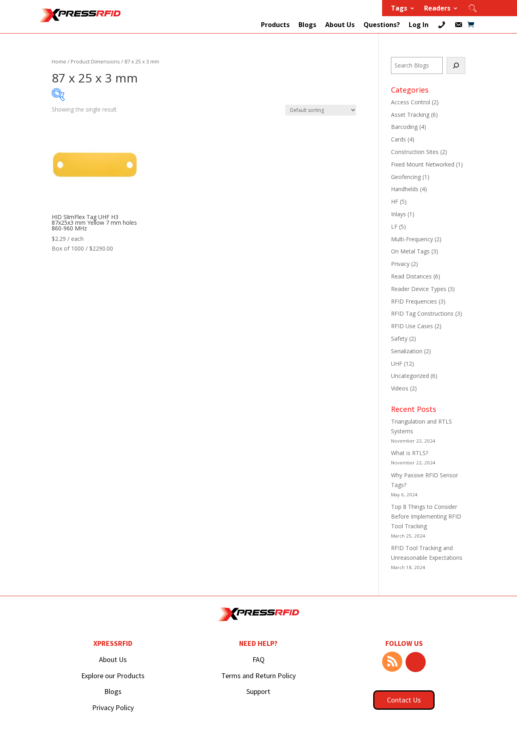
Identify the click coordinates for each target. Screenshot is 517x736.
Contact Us (404, 699)
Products (275, 24)
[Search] (456, 65)
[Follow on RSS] (392, 662)
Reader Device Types (418, 289)
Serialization (406, 351)
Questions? (382, 24)
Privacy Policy (113, 707)
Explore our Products (113, 675)
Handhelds (404, 189)
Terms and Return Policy (258, 675)
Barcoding (404, 127)
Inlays (398, 214)
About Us (340, 24)
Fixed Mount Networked (422, 164)
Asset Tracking (410, 114)
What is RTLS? (409, 453)
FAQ (258, 659)
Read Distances (411, 276)
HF (394, 201)
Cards (398, 139)
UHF (396, 363)
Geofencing (406, 177)
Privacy (400, 264)
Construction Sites (415, 152)
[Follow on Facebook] (416, 662)
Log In (419, 24)
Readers (437, 9)
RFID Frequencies (414, 301)
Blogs (307, 24)
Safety (399, 338)
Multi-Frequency (412, 239)
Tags (399, 9)
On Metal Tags (410, 251)
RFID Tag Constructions (422, 313)
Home (59, 61)
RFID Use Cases (412, 326)
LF (394, 226)
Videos (399, 388)
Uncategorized (410, 376)
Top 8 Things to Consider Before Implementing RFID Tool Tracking (426, 516)
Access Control (410, 102)
